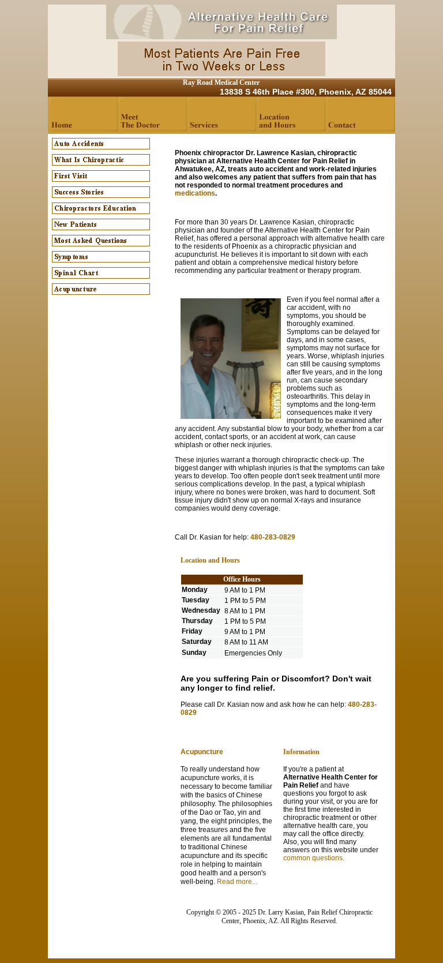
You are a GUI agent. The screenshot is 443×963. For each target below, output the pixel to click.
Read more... (237, 882)
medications (195, 193)
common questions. (313, 858)
